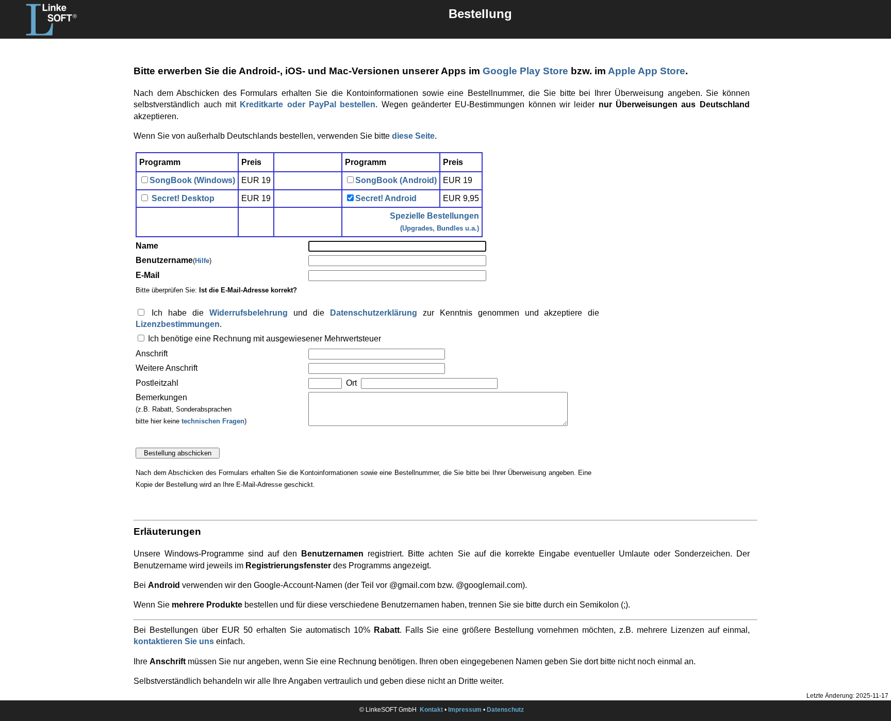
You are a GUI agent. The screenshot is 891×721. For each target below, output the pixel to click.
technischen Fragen (213, 421)
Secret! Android (386, 198)
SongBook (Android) (396, 180)
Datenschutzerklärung (373, 312)
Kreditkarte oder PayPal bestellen (307, 104)
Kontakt (431, 709)
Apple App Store (646, 70)
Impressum (465, 709)
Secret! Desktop (182, 198)
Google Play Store (525, 70)
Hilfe (202, 261)
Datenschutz (505, 709)
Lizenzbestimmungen (178, 324)
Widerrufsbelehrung (248, 312)
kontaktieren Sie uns (174, 641)
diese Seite (413, 136)
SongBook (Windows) (192, 180)
